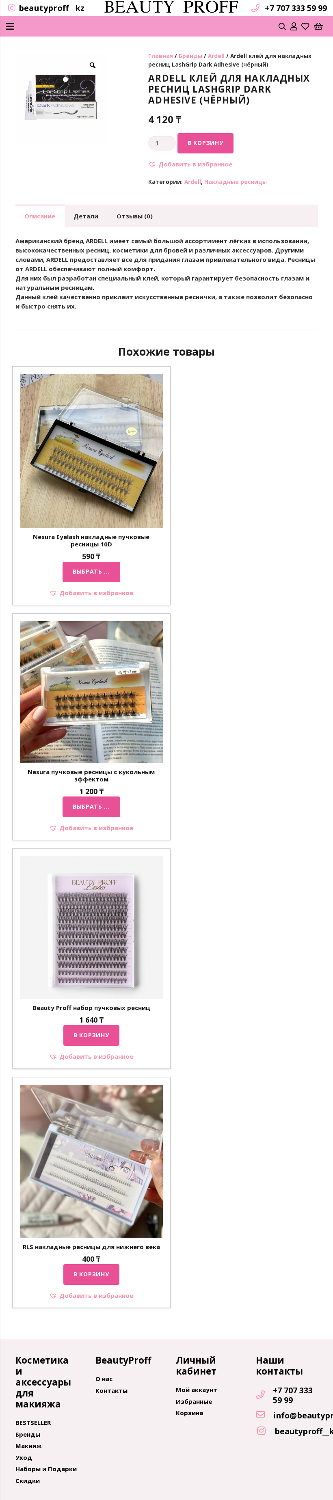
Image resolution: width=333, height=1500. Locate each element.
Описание (39, 216)
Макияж (28, 1446)
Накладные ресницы (235, 182)
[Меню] (10, 26)
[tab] (40, 216)
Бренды (190, 56)
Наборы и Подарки (46, 1469)
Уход (23, 1457)
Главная (160, 56)
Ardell (216, 56)
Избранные (194, 1401)
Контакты (111, 1390)
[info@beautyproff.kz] (264, 1415)
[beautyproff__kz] (265, 1431)
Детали (86, 216)
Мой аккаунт (196, 1390)
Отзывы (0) (135, 216)
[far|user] (293, 26)
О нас (103, 1379)
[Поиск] (283, 26)
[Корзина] (318, 26)
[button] (190, 164)
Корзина (189, 1413)
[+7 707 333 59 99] (264, 1395)
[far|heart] (305, 26)
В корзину (205, 143)
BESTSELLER (33, 1422)
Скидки (27, 1480)
